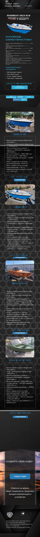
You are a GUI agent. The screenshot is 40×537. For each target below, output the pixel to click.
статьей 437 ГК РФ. (23, 527)
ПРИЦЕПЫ (8, 6)
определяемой (11, 527)
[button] (20, 476)
